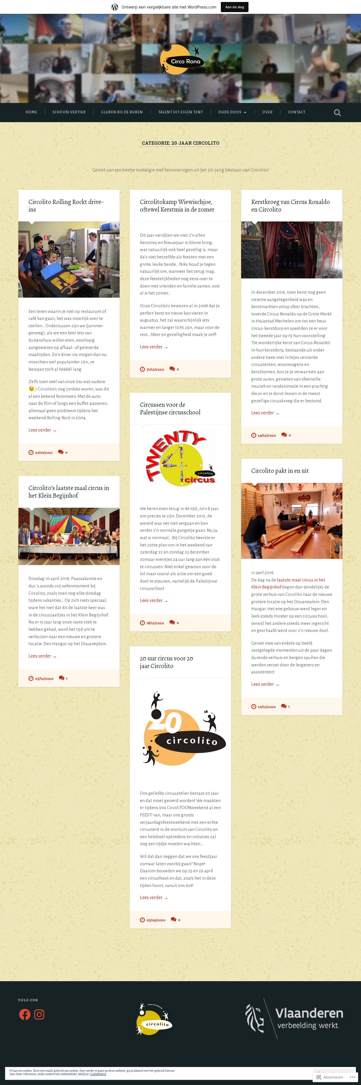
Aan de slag (234, 7)
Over (267, 112)
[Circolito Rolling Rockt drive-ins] (69, 259)
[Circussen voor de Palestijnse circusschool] (180, 460)
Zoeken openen (337, 112)
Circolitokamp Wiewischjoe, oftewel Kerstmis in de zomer (177, 205)
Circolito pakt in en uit (280, 470)
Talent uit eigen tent (180, 112)
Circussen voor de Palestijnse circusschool (170, 408)
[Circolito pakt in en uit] (291, 521)
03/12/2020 (44, 679)
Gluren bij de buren (122, 112)
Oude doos (229, 112)
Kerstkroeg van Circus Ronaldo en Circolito (290, 205)
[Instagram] (39, 1014)
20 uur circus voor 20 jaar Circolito (166, 662)
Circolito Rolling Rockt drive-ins (66, 205)
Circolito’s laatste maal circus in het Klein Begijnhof (68, 492)
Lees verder (42, 430)
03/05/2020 (155, 920)
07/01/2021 (43, 453)
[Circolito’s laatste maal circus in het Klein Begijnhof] (69, 536)
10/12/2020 (267, 707)
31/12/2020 (155, 369)
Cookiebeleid (98, 1074)
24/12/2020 (267, 435)
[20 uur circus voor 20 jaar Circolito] (180, 728)
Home (31, 112)
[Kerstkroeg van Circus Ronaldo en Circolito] (291, 249)
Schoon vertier (69, 112)
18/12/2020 (155, 623)
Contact (296, 112)
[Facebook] (25, 1014)
